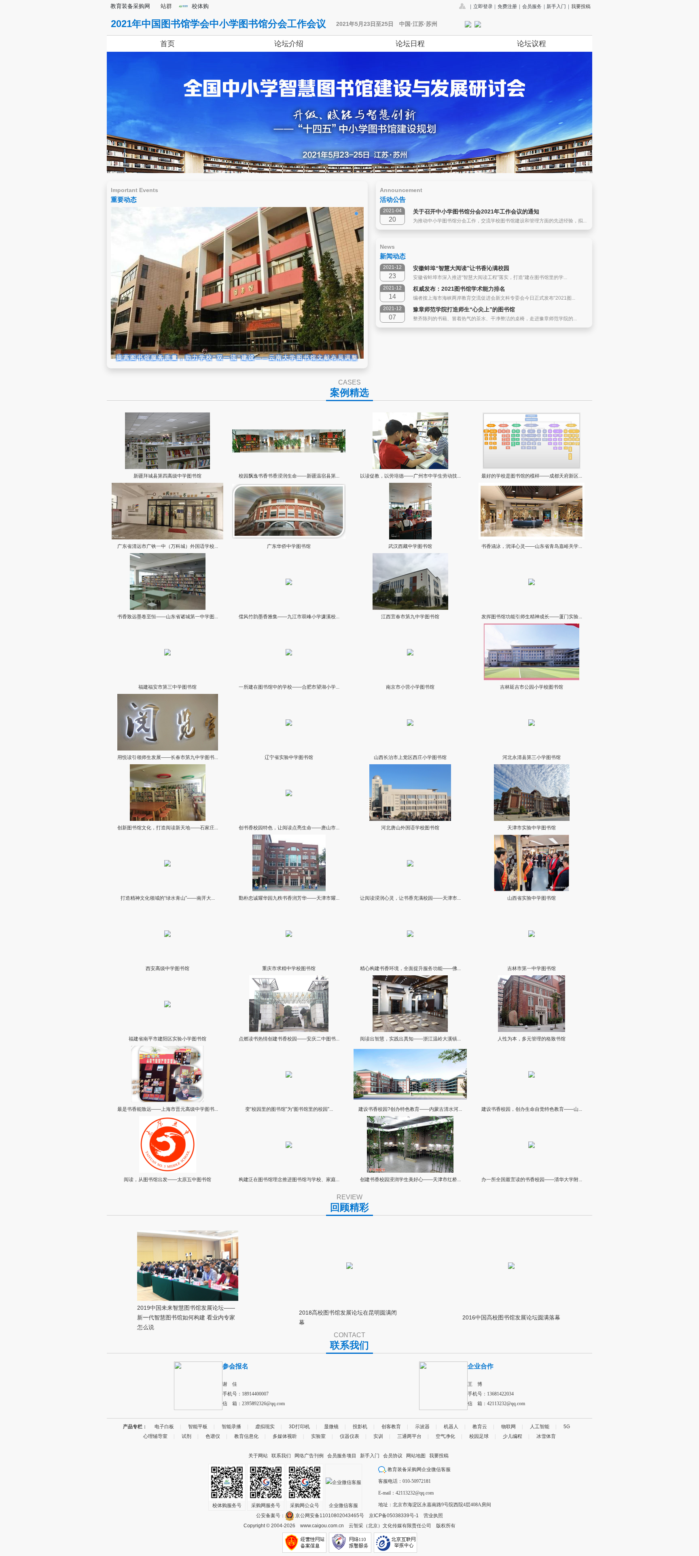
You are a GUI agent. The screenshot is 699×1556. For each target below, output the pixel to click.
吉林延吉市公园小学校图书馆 (531, 687)
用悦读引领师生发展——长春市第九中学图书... (167, 757)
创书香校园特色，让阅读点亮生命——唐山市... (289, 828)
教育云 (479, 1426)
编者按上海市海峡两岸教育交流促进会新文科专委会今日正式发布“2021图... (494, 298)
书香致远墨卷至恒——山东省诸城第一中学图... (167, 616)
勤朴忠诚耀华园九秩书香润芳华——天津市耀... (289, 898)
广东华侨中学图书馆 (289, 546)
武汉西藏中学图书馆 (410, 546)
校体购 (200, 6)
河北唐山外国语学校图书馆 (410, 828)
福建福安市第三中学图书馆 (167, 687)
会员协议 (392, 1456)
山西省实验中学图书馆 (531, 898)
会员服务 (532, 6)
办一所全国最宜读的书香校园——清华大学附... (531, 1179)
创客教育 (391, 1426)
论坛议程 (531, 44)
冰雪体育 (546, 1436)
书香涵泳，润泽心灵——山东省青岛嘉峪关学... (531, 546)
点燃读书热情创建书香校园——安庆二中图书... (289, 1039)
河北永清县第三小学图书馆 (531, 757)
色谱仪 (212, 1436)
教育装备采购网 (130, 6)
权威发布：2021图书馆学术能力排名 (459, 288)
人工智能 (539, 1426)
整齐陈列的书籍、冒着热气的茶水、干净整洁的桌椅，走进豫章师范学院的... (495, 318)
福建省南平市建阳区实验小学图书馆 (167, 1039)
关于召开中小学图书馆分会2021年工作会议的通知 (476, 211)
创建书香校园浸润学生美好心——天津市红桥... (410, 1179)
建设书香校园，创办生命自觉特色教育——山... (531, 1109)
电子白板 (164, 1426)
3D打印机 (299, 1426)
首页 (167, 44)
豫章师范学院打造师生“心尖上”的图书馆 (464, 309)
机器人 (451, 1426)
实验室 (318, 1436)
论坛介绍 (288, 44)
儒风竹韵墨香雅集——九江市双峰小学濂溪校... (289, 616)
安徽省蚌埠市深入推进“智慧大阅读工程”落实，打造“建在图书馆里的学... (490, 277)
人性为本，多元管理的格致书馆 (532, 1039)
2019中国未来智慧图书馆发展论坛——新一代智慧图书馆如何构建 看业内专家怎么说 (186, 1314)
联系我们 (281, 1456)
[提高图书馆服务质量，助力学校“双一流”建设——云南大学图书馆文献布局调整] (237, 282)
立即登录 (483, 6)
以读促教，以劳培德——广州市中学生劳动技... (410, 476)
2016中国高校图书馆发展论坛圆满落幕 (511, 1317)
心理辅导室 (155, 1436)
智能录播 (231, 1426)
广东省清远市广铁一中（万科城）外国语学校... (167, 546)
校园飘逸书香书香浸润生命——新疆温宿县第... (289, 476)
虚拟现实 (265, 1426)
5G (566, 1426)
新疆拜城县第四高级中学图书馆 (167, 476)
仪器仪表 (349, 1436)
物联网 (508, 1426)
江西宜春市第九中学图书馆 (410, 616)
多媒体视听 (285, 1436)
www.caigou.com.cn (322, 1526)
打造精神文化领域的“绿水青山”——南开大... (168, 898)
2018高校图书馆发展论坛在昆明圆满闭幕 (348, 1315)
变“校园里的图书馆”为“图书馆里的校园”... (289, 1109)
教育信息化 (246, 1436)
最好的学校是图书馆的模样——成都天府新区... (531, 476)
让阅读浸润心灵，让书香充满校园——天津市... (410, 898)
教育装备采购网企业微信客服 (418, 1469)
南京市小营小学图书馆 (410, 687)
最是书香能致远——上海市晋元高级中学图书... (167, 1109)
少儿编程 (512, 1436)
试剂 (186, 1436)
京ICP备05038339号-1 (394, 1515)
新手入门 (556, 6)
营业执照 (433, 1515)
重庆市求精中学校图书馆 (289, 968)
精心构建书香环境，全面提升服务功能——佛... (410, 968)
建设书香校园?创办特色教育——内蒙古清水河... (410, 1109)
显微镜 (331, 1426)
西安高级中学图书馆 (167, 968)
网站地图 (416, 1456)
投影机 (360, 1426)
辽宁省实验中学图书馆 (289, 757)
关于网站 (258, 1456)
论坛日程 (410, 44)
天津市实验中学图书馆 (531, 828)
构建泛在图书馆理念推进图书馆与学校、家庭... (289, 1179)
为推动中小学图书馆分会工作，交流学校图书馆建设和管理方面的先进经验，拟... (500, 221)
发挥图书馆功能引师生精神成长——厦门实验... (531, 616)
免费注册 (507, 6)
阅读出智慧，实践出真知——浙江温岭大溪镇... (410, 1039)
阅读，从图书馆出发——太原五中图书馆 (167, 1179)
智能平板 (198, 1426)
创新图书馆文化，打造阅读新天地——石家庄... (167, 828)
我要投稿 (581, 6)
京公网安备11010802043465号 (329, 1515)
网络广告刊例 (309, 1456)
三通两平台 (409, 1436)
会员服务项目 (341, 1456)
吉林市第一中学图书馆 (531, 968)
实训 (378, 1436)
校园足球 (479, 1436)
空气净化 (445, 1436)
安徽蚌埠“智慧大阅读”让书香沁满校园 (461, 268)
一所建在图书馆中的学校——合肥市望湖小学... (289, 687)
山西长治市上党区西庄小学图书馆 (410, 757)
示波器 (422, 1426)
